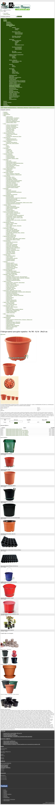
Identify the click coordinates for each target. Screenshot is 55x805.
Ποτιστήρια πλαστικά (10, 297)
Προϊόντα (5, 107)
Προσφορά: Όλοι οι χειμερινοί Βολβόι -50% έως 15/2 (12, 733)
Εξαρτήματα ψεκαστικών (10, 259)
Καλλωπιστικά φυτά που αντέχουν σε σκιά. (10, 743)
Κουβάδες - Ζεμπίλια (10, 233)
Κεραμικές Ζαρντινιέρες (10, 287)
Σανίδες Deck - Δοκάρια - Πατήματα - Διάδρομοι (14, 309)
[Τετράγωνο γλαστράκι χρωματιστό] (9, 452)
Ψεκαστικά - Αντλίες (6, 254)
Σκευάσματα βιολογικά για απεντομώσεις (13, 203)
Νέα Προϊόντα (5, 113)
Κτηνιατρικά (8, 221)
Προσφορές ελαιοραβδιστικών (11, 273)
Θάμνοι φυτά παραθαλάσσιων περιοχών (13, 121)
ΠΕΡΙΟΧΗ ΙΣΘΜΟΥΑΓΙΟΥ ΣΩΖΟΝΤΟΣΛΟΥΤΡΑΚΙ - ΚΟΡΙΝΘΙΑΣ (5, 766)
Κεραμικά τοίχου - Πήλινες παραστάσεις (13, 323)
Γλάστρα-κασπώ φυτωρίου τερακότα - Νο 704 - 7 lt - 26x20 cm (17, 433)
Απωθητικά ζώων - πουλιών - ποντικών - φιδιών (14, 217)
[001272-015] (9, 375)
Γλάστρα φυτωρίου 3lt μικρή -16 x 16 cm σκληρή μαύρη (10, 517)
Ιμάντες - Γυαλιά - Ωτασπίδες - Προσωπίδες (13, 225)
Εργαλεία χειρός (9, 296)
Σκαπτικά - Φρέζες (9, 243)
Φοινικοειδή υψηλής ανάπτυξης (11, 142)
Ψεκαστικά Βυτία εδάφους (10, 255)
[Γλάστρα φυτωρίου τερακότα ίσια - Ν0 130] (9, 484)
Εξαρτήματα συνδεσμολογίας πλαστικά (13, 181)
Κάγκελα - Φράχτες (9, 308)
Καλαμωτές (8, 318)
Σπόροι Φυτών (5, 159)
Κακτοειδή (5, 144)
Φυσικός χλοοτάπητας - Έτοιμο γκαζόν (13, 173)
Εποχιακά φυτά (8, 135)
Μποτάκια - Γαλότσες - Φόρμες (11, 223)
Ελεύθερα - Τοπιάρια (9, 152)
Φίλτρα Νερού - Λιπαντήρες (11, 182)
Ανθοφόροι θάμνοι (9, 116)
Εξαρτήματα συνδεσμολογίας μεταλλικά (13, 186)
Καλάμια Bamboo (9, 320)
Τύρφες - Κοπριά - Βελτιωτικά (11, 304)
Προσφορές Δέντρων (9, 131)
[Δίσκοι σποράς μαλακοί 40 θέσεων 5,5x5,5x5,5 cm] (9, 564)
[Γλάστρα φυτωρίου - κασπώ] (9, 468)
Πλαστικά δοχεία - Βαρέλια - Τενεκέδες (13, 239)
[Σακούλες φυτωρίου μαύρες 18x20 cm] (9, 628)
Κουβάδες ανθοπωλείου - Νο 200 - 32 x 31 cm (9, 581)
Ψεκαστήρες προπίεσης (10, 262)
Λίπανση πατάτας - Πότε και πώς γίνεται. (10, 742)
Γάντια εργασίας (9, 226)
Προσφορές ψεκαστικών (10, 260)
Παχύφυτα (8, 146)
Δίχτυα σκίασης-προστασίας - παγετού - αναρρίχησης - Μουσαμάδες (18, 277)
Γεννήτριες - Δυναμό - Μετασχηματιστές (13, 272)
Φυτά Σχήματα (5, 148)
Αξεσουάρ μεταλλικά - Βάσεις (11, 311)
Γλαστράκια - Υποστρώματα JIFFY (12, 231)
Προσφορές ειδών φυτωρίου (11, 235)
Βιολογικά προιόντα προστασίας (11, 199)
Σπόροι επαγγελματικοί (10, 166)
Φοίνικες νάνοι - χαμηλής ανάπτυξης (12, 143)
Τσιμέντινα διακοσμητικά (10, 324)
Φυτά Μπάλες (8, 149)
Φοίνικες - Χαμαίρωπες (7, 141)
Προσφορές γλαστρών (10, 289)
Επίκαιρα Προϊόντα (6, 114)
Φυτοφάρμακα (5, 188)
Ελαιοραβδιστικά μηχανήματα (11, 270)
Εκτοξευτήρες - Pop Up (10, 177)
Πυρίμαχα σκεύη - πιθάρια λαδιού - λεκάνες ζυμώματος (15, 238)
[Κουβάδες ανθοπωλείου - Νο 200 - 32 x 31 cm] (9, 580)
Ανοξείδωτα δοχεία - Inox (10, 237)
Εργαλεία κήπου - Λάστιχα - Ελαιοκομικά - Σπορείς (12, 290)
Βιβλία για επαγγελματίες (10, 316)
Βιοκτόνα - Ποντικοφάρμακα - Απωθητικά (10, 211)
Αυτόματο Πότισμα (6, 175)
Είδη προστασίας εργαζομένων (8, 222)
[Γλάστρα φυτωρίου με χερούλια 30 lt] (9, 500)
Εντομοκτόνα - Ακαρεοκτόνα (11, 190)
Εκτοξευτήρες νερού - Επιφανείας (12, 183)
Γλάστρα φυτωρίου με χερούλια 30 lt (7, 501)
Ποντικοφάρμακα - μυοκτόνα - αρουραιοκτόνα (14, 216)
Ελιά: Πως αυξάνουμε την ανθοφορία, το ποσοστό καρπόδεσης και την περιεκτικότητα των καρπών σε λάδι (21, 744)
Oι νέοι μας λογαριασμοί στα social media (10, 735)
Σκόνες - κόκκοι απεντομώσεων (11, 214)
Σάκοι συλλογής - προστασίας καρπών (12, 279)
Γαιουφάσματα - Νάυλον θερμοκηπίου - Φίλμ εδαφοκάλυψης (16, 276)
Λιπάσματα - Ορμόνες (7, 204)
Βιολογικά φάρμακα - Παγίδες (8, 195)
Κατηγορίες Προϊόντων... (12, 107)
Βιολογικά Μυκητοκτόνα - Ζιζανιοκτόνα (13, 200)
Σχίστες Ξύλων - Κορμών (10, 252)
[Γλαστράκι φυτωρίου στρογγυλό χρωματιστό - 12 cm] (9, 612)
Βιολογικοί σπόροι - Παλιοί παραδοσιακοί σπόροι (14, 163)
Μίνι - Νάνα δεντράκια (10, 129)
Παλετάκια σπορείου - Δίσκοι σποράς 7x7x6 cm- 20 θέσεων (11, 549)
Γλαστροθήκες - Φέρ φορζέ (11, 288)
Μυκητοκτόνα (8, 189)
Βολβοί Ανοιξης (9, 170)
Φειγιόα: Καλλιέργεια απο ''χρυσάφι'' (9, 734)
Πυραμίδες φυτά (9, 150)
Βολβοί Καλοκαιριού (10, 171)
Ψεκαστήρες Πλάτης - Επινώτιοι (11, 263)
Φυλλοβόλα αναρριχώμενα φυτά (11, 139)
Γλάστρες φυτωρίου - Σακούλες (34, 107)
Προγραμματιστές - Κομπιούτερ (11, 179)
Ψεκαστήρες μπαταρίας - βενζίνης (12, 265)
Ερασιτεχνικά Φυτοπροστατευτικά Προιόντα (13, 192)
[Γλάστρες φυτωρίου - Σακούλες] (9, 663)
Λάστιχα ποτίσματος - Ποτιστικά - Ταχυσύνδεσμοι (14, 295)
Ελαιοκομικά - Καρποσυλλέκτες (11, 292)
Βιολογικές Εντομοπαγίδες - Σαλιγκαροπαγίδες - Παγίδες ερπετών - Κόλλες (19, 202)
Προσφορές (5, 112)
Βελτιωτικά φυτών (9, 209)
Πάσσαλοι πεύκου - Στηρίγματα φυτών (13, 310)
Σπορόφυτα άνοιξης (9, 155)
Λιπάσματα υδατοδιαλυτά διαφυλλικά (12, 207)
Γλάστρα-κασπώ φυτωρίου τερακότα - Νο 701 (14, 428)
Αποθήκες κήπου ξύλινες (10, 312)
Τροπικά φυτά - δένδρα (10, 130)
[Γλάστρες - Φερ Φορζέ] (9, 678)
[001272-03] (9, 403)
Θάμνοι (4, 115)
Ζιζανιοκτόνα (8, 193)
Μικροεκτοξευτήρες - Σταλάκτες (12, 185)
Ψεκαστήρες (5, 261)
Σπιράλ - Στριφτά (9, 151)
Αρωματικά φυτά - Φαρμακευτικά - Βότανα (13, 136)
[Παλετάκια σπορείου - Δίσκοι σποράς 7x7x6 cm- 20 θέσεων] (9, 548)
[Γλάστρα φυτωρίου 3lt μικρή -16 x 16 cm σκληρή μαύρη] (9, 516)
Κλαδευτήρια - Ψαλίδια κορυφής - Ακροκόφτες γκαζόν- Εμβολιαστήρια (18, 291)
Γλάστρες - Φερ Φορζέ (7, 281)
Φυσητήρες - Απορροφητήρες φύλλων (12, 250)
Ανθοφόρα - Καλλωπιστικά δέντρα (12, 124)
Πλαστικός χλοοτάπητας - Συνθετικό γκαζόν (13, 174)
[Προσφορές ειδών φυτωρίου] (9, 708)
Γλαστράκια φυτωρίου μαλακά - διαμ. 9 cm (8, 533)
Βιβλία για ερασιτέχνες (10, 315)
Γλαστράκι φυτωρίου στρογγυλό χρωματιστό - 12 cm (10, 613)
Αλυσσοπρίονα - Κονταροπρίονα (11, 241)
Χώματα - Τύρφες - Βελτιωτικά (8, 302)
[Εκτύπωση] (3, 334)
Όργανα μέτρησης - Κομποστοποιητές (12, 294)
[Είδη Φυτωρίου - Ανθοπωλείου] (9, 648)
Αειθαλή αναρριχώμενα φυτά (11, 138)
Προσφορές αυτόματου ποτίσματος (12, 187)
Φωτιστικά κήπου (9, 328)
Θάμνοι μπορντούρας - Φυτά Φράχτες (12, 117)
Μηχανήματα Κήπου (6, 240)
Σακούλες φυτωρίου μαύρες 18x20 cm (7, 630)
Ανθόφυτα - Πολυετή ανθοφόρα (11, 134)
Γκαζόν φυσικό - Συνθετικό (8, 172)
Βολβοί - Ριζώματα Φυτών (8, 168)
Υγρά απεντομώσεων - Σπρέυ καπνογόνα (13, 212)
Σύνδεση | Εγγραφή (6, 14)
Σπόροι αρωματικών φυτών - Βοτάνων (12, 165)
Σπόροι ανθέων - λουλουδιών (11, 164)
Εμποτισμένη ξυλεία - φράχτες (8, 305)
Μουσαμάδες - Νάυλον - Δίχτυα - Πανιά (10, 274)
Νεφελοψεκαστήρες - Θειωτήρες (12, 258)
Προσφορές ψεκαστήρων (10, 268)
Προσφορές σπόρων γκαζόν (11, 167)
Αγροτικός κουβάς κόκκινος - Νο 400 (7, 597)
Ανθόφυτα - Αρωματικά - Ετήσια (9, 132)
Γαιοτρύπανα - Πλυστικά (10, 251)
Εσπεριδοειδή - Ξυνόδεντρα (11, 128)
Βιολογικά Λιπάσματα (10, 196)
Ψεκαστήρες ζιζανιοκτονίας (11, 266)
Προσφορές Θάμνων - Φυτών (11, 122)
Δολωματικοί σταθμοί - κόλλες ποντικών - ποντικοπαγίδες (16, 219)
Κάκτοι (7, 145)
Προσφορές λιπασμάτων (10, 210)
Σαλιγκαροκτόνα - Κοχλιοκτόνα (11, 194)
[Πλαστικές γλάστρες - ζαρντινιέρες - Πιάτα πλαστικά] (9, 693)
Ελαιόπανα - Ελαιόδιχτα (10, 275)
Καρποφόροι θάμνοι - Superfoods (12, 119)
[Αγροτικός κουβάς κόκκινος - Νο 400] (9, 596)
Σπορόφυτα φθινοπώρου (10, 156)
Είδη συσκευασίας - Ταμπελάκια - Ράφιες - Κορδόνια (15, 232)
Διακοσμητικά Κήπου (7, 317)
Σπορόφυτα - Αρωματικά (7, 153)
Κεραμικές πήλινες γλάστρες (11, 283)
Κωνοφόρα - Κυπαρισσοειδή (11, 126)
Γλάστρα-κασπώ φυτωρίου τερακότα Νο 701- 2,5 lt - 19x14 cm (17, 430)
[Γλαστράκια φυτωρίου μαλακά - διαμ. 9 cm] (9, 532)
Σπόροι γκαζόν (8, 160)
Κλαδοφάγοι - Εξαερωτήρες (11, 248)
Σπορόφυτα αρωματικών (10, 157)
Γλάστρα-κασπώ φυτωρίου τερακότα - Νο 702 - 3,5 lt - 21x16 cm (17, 431)
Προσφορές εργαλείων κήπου (11, 299)
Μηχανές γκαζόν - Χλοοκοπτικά (11, 244)
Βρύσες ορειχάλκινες (9, 327)
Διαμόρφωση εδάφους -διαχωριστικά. (12, 325)
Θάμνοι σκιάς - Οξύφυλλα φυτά (11, 120)
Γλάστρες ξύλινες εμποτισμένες (11, 286)
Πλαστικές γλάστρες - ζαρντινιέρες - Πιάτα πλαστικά (15, 282)
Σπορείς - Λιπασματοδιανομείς (11, 301)
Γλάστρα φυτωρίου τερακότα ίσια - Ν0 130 (8, 485)
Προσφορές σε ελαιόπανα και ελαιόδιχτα (13, 280)
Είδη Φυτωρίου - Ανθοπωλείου (23, 107)
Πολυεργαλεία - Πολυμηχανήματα (12, 246)
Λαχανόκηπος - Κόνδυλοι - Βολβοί (12, 158)
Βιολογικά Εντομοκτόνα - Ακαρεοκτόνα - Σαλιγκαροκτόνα (16, 197)
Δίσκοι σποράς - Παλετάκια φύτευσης (12, 230)
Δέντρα (4, 123)
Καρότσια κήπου (9, 298)
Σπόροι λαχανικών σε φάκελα (11, 161)
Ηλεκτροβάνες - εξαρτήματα (11, 178)
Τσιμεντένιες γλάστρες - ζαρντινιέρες (12, 284)
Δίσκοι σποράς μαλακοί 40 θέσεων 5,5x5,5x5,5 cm (9, 565)
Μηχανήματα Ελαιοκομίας (7, 269)
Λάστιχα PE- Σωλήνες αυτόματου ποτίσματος (14, 180)
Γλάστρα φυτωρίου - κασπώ (5, 469)
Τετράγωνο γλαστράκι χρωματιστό (6, 453)
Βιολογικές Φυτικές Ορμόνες (11, 201)
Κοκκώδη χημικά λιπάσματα (11, 206)
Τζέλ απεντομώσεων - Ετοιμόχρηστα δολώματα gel (15, 215)
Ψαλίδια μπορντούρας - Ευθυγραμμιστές (13, 247)
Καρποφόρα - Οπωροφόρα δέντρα (12, 127)
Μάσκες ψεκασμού (9, 224)
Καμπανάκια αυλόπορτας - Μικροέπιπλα (13, 321)
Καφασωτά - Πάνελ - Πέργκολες (12, 306)
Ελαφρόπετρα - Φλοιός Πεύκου (11, 326)
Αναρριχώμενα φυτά (6, 137)
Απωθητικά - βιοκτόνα (10, 218)
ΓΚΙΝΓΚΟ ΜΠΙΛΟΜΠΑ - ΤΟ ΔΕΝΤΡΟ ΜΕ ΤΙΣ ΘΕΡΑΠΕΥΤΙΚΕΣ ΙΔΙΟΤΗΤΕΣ (17, 736)
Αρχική (2, 107)
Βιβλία (4, 313)
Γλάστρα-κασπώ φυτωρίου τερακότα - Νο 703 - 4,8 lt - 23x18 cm (17, 432)
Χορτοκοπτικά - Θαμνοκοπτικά (11, 245)
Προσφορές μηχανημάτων (10, 253)
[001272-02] (9, 389)
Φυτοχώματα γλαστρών (10, 303)
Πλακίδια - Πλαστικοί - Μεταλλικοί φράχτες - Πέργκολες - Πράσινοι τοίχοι (19, 319)
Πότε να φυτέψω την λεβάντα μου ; (9, 741)
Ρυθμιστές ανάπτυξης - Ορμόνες (11, 208)
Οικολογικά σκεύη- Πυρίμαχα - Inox (9, 236)
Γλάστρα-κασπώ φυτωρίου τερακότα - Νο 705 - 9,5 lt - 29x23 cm (17, 435)
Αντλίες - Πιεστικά (9, 257)
